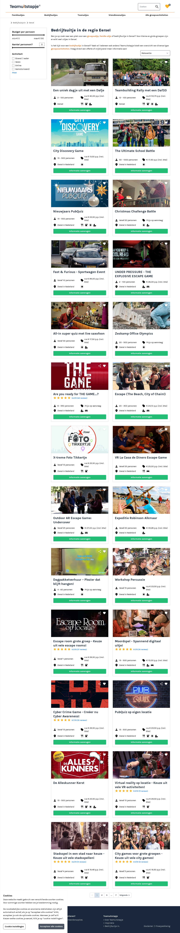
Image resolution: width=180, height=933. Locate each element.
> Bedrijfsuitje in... (111, 926)
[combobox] (146, 6)
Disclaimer (148, 926)
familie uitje (105, 36)
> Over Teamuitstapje (113, 920)
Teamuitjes (83, 15)
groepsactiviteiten (60, 49)
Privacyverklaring (162, 926)
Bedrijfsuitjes (51, 15)
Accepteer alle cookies (51, 926)
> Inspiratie (108, 923)
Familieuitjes (18, 15)
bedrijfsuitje (75, 45)
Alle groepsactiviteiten (156, 15)
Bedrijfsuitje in (18, 23)
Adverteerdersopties (73, 920)
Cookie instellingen (14, 926)
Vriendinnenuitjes (117, 15)
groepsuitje (93, 36)
